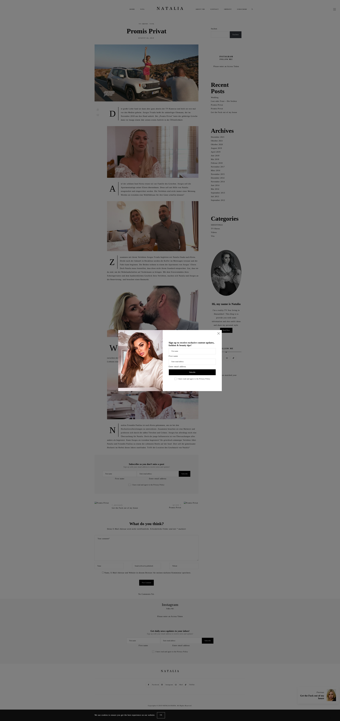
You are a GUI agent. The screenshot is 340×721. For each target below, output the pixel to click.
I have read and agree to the (194, 379)
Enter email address (177, 367)
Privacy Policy (204, 379)
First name (173, 356)
